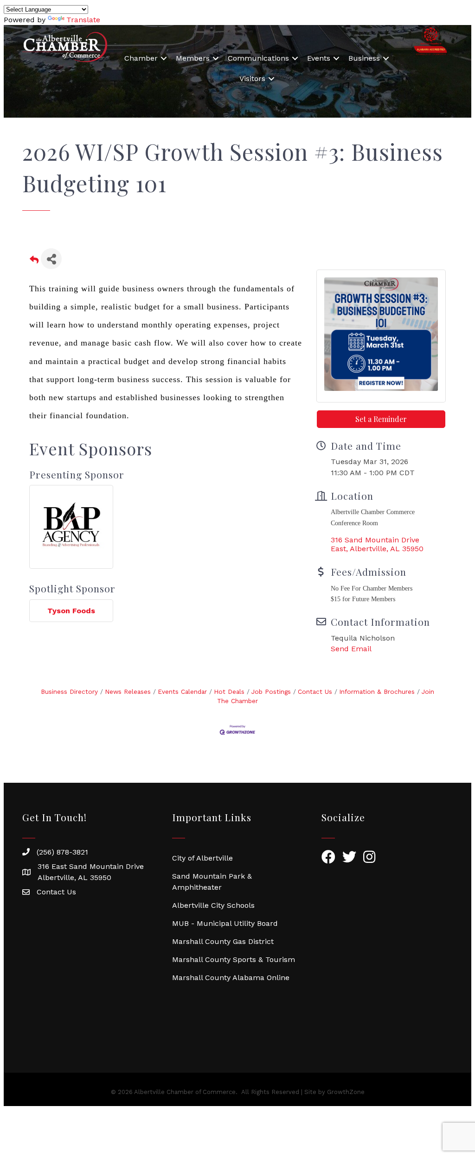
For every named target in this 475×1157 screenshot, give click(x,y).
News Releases (128, 691)
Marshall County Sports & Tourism (233, 959)
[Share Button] (51, 258)
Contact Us (315, 691)
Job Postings (271, 691)
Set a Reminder (381, 419)
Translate (83, 19)
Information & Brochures (377, 691)
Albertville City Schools (213, 905)
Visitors (252, 78)
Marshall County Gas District (223, 941)
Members (193, 58)
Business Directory (69, 691)
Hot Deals (229, 691)
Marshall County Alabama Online (230, 977)
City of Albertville (202, 858)
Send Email (351, 648)
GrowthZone (346, 1091)
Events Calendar (182, 691)
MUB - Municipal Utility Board (225, 923)
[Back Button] (34, 261)
